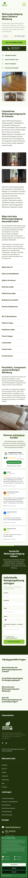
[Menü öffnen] (24, 4)
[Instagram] (7, 743)
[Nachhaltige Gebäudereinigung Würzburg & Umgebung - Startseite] (4, 4)
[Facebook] (3, 743)
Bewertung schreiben (14, 462)
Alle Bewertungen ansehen (14, 466)
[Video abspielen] (14, 159)
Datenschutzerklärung (11, 638)
